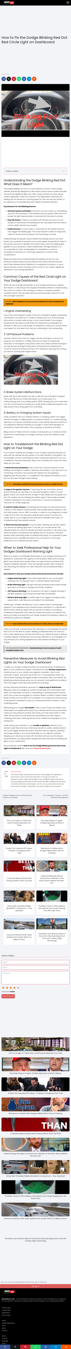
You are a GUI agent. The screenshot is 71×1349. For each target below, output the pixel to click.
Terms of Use (6, 1315)
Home (4, 1321)
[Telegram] (29, 79)
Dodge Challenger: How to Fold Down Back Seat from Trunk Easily (17, 796)
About (4, 1328)
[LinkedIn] (24, 79)
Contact (4, 1330)
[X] (9, 79)
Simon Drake (16, 771)
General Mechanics (8, 1323)
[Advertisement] (35, 20)
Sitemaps (5, 1341)
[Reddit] (34, 79)
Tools (3, 1326)
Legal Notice (6, 1313)
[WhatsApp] (19, 79)
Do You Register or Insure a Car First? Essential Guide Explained (55, 796)
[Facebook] (3, 79)
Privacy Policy (6, 1308)
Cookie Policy (6, 1310)
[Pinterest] (14, 79)
